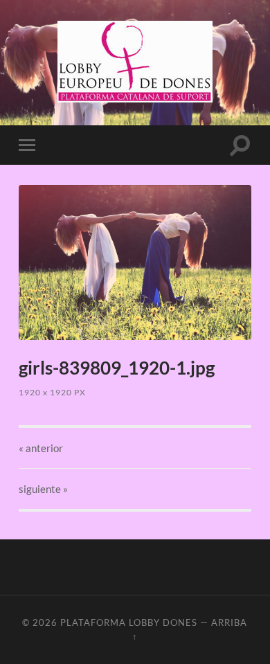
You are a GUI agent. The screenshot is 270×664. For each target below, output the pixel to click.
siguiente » (43, 489)
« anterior (41, 448)
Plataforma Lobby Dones (128, 622)
